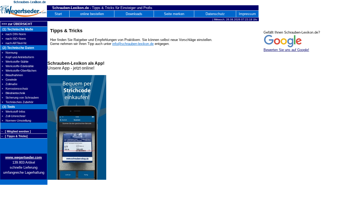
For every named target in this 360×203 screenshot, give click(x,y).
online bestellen (92, 14)
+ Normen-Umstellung (16, 120)
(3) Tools (8, 107)
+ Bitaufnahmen (12, 75)
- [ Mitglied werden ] (16, 131)
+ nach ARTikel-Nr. (14, 43)
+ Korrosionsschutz (15, 88)
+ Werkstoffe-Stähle (15, 61)
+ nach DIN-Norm (14, 34)
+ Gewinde (9, 79)
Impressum (247, 14)
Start (58, 14)
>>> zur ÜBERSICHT (17, 24)
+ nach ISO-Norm (14, 38)
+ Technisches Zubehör (17, 102)
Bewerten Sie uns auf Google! (286, 50)
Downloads (134, 14)
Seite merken (174, 14)
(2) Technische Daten (18, 48)
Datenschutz (215, 14)
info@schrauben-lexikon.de (133, 44)
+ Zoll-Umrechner (14, 116)
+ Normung (9, 52)
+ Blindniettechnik (13, 93)
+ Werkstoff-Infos (13, 111)
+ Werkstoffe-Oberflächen (19, 70)
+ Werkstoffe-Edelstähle (18, 66)
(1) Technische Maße (17, 29)
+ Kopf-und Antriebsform (18, 57)
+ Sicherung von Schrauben (20, 97)
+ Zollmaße (9, 84)
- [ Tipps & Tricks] (15, 136)
